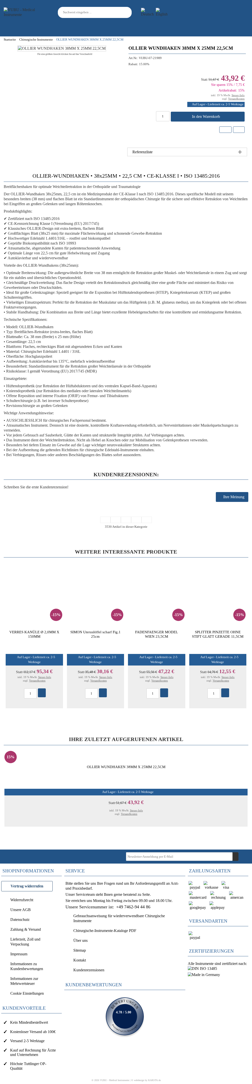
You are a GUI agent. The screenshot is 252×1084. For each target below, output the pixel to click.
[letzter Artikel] (147, 520)
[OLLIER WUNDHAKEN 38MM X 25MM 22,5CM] (61, 48)
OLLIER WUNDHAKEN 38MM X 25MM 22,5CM (126, 767)
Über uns (80, 940)
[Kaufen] (42, 692)
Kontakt (79, 960)
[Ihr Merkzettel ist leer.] (230, 12)
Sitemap (79, 950)
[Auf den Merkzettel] (225, 129)
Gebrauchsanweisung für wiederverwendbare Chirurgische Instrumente (119, 918)
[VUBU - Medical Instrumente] (26, 12)
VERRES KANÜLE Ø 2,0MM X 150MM (34, 634)
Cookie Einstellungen (27, 993)
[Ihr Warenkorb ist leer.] (242, 12)
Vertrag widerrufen (27, 886)
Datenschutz (20, 919)
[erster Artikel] (105, 520)
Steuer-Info (238, 95)
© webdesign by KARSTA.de (146, 1080)
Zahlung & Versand (25, 929)
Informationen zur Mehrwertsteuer (24, 981)
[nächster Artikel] (136, 520)
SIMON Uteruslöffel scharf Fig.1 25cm (95, 634)
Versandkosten (236, 98)
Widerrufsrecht (21, 900)
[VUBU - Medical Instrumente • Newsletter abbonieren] (235, 856)
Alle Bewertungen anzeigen (124, 1016)
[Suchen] (129, 12)
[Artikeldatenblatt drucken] (239, 130)
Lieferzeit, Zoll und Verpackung (25, 941)
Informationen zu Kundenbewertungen (26, 966)
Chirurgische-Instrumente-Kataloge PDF (104, 931)
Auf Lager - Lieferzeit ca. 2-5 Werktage (217, 104)
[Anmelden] (219, 12)
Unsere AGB (20, 910)
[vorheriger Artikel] (116, 520)
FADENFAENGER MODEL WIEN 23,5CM (156, 634)
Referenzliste (142, 152)
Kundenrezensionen (88, 970)
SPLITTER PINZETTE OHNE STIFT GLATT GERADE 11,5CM (217, 634)
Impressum (18, 954)
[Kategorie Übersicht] (126, 520)
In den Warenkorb (206, 116)
